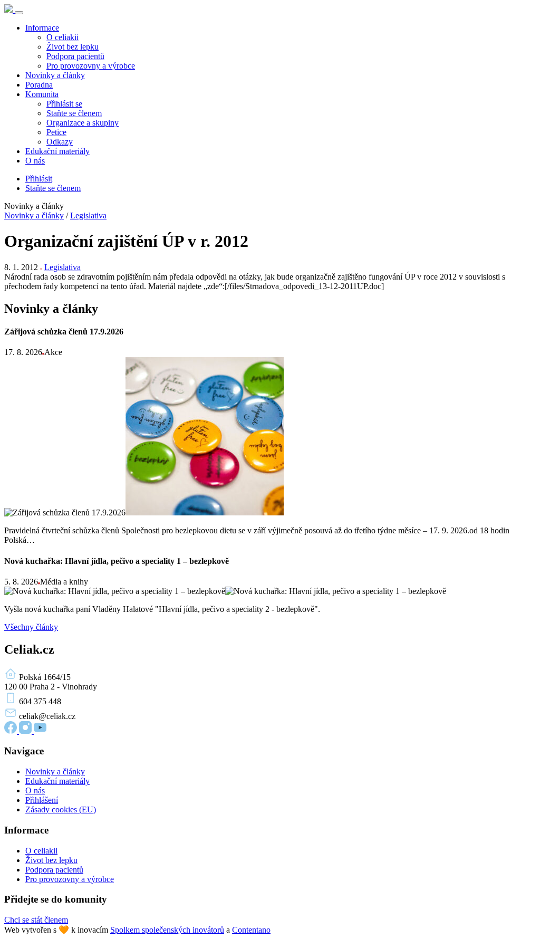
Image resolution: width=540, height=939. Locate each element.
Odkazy (59, 141)
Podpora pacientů (75, 56)
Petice (56, 132)
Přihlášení (41, 800)
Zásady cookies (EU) (60, 809)
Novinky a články (55, 75)
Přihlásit (38, 178)
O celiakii (62, 37)
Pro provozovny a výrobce (90, 65)
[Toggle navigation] (19, 12)
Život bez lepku (72, 46)
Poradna (39, 84)
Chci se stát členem (36, 919)
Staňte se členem (74, 113)
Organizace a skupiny (82, 122)
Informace (42, 27)
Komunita (42, 94)
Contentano (251, 929)
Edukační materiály (57, 151)
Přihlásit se (64, 103)
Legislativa (88, 215)
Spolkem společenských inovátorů (167, 929)
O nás (35, 160)
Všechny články (31, 626)
